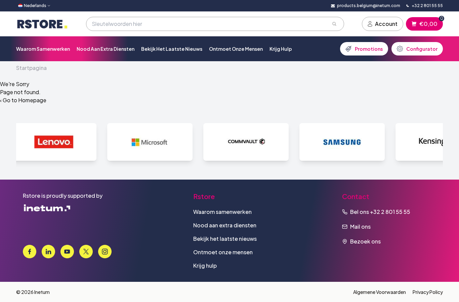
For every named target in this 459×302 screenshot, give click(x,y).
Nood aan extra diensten (105, 49)
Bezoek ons (365, 241)
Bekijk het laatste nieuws (171, 49)
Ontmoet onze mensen (236, 49)
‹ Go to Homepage (23, 100)
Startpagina (31, 67)
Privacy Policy (428, 292)
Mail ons (360, 226)
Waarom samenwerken (43, 49)
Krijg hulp (280, 49)
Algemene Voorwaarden (379, 292)
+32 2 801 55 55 (390, 211)
